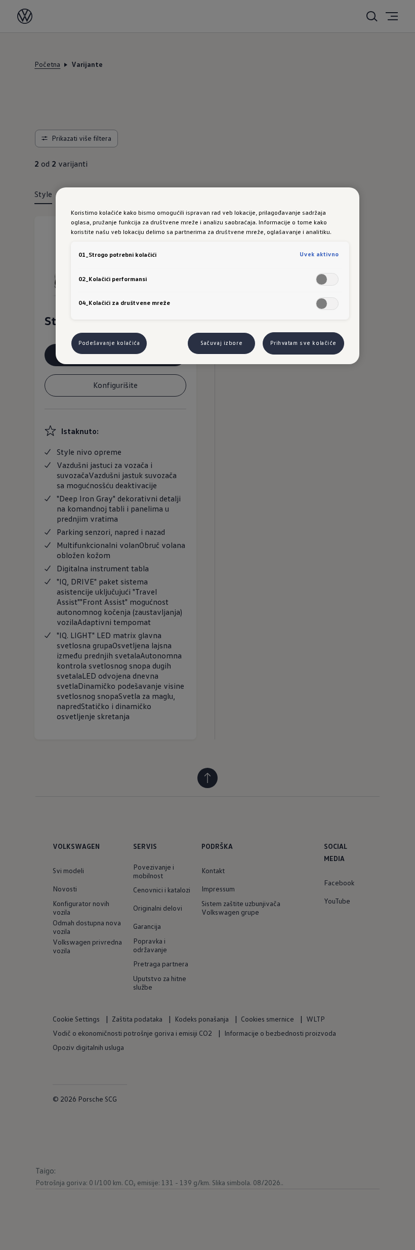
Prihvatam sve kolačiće (303, 342)
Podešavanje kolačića (109, 342)
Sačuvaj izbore (221, 342)
